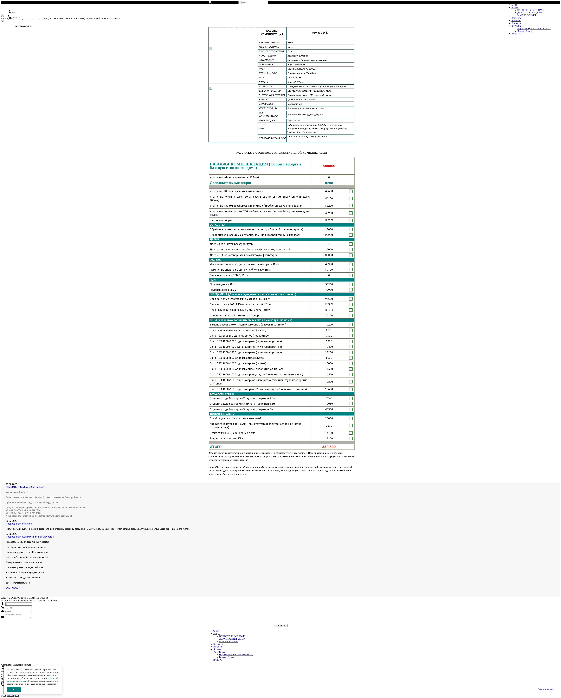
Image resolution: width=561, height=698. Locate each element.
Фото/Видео (517, 26)
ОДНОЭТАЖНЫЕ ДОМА (530, 10)
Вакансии (516, 20)
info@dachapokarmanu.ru (239, 42)
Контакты (516, 18)
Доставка (516, 23)
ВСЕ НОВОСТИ (13, 587)
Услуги (514, 7)
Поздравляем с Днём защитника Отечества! (30, 536)
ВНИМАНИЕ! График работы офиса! (25, 487)
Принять (14, 689)
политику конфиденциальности (50, 623)
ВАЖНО (515, 33)
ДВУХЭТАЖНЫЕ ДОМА (530, 12)
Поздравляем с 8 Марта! (19, 523)
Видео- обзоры (524, 31)
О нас (514, 5)
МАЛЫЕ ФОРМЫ (526, 15)
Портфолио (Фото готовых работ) (534, 28)
